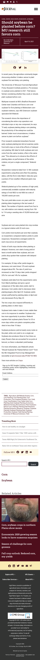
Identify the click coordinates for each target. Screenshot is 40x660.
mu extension (20, 405)
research (20, 408)
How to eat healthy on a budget (13, 427)
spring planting (27, 412)
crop (5, 401)
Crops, (8, 19)
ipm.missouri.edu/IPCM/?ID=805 (24, 356)
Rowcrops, (22, 19)
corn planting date (19, 397)
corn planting (8, 397)
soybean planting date (17, 410)
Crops (20, 360)
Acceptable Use (30, 654)
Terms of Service (10, 654)
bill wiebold (21, 396)
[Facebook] (14, 68)
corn (32, 396)
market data (26, 620)
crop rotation (12, 401)
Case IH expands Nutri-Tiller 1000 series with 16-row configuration (20, 433)
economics (29, 403)
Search (33, 465)
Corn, (3, 19)
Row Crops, (15, 19)
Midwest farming (9, 405)
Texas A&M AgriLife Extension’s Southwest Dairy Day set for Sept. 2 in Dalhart (20, 439)
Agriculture (12, 396)
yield (27, 414)
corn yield (31, 399)
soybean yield (16, 412)
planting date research (27, 406)
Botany (27, 396)
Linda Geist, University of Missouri (8, 41)
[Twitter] (20, 68)
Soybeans (30, 19)
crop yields (21, 401)
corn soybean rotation (19, 399)
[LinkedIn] (25, 68)
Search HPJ (6, 460)
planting (15, 406)
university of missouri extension (14, 414)
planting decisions (10, 408)
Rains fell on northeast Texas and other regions (19, 446)
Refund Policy (20, 656)
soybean (27, 408)
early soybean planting (17, 403)
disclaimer (23, 638)
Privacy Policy (20, 654)
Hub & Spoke (23, 651)
